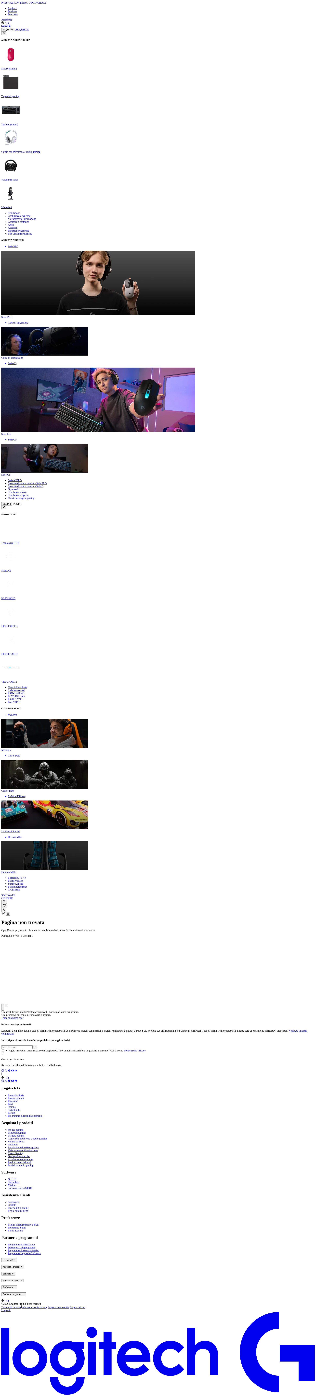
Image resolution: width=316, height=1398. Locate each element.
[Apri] (8, 914)
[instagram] (3, 1071)
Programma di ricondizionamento (25, 1115)
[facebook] (9, 1071)
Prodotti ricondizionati (19, 1162)
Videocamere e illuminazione (23, 1150)
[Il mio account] (3, 910)
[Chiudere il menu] (3, 33)
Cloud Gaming (15, 1153)
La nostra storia (16, 1095)
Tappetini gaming (17, 1132)
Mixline (12, 1185)
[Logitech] (6, 26)
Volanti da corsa (16, 1141)
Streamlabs (13, 1182)
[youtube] (12, 1071)
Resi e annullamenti (18, 1210)
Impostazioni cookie (58, 1307)
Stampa (12, 1106)
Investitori (13, 1101)
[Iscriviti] (34, 1047)
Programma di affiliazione (21, 1244)
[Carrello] (3, 913)
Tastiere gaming (16, 1135)
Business (12, 11)
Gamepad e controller (19, 1156)
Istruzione (13, 14)
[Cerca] (4, 902)
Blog (10, 1104)
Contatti (12, 1205)
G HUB (12, 1179)
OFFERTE (7, 898)
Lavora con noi (16, 1098)
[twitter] (6, 1071)
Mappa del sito (77, 1307)
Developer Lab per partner (21, 1247)
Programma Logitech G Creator (24, 1253)
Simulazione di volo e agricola (23, 1147)
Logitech (12, 8)
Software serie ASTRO (20, 1188)
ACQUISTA (8, 29)
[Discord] (15, 1071)
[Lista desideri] (4, 906)
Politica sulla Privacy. (135, 1050)
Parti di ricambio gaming (20, 1165)
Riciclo (11, 1112)
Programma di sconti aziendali (23, 1250)
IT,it (7, 23)
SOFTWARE (8, 895)
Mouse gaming (15, 1129)
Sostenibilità (14, 1109)
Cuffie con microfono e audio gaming (27, 1138)
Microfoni (13, 1144)
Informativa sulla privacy (34, 1307)
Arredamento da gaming (20, 1159)
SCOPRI (7, 504)
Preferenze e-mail (17, 1227)
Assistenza (6, 19)
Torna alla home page (12, 1017)
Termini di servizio (11, 1307)
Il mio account (15, 1230)
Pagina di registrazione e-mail (23, 1224)
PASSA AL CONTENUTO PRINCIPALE (24, 2)
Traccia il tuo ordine (18, 1207)
